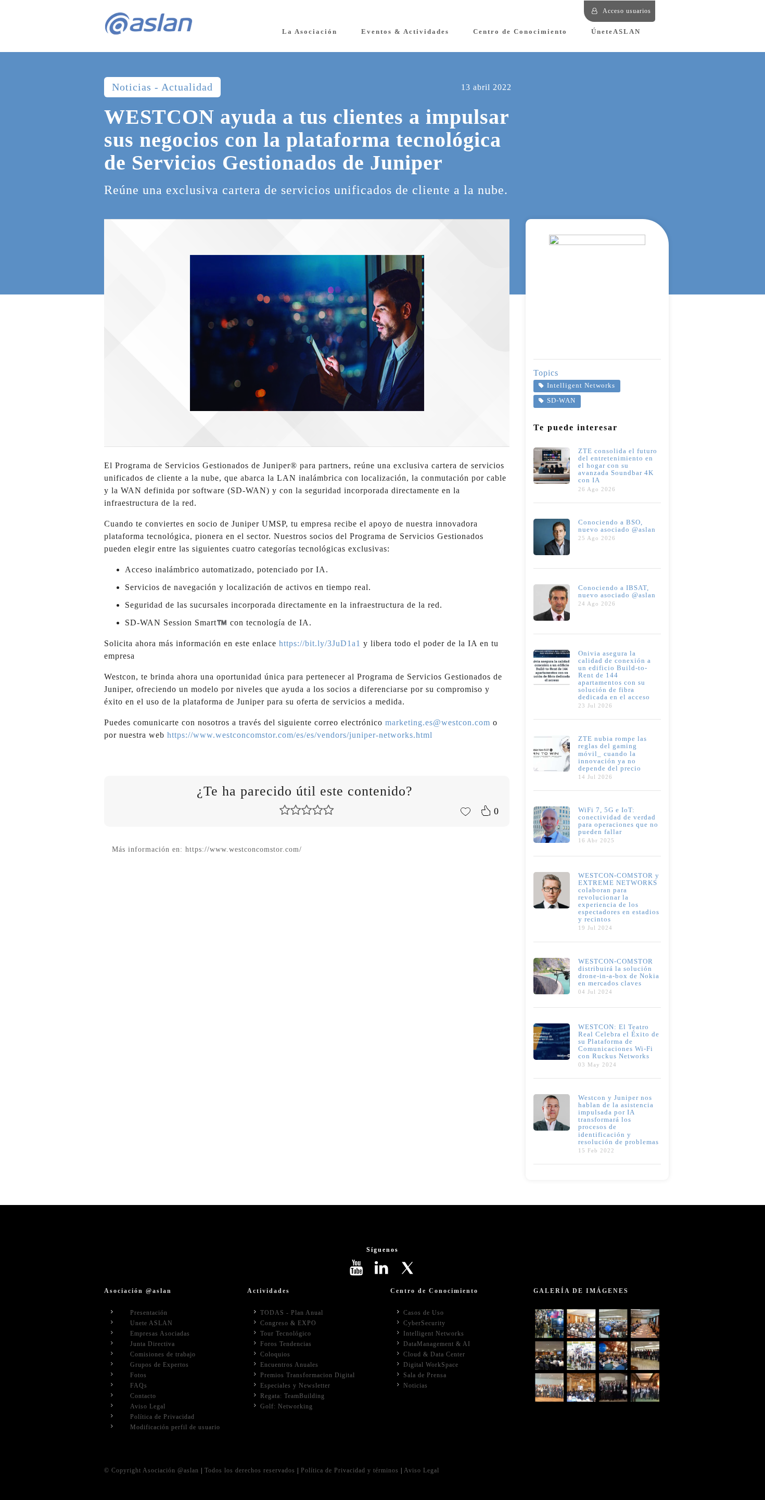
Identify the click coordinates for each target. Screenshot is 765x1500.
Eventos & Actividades (405, 31)
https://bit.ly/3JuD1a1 (320, 643)
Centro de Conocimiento (520, 31)
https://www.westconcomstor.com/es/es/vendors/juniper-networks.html (299, 734)
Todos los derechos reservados (250, 1470)
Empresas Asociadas (160, 1333)
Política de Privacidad (162, 1416)
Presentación (149, 1312)
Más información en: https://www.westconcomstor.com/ (207, 849)
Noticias (415, 1385)
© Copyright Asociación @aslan (151, 1470)
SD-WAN (561, 400)
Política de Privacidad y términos (350, 1470)
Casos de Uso (423, 1312)
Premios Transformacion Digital (307, 1375)
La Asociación (309, 31)
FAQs (138, 1385)
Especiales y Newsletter (295, 1385)
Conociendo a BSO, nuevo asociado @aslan (617, 526)
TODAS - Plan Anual (291, 1312)
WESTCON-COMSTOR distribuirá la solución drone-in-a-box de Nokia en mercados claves (618, 972)
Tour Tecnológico (285, 1333)
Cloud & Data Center (434, 1354)
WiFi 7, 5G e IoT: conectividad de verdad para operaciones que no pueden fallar (618, 821)
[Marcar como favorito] (465, 810)
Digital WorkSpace (430, 1364)
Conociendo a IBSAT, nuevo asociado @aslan (617, 591)
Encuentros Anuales (289, 1364)
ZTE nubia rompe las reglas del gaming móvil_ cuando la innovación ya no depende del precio (612, 753)
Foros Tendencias (286, 1344)
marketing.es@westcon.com (437, 722)
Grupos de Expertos (159, 1364)
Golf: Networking (286, 1406)
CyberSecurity (424, 1323)
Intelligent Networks (581, 385)
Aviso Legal (147, 1406)
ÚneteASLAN (616, 31)
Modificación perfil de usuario (175, 1427)
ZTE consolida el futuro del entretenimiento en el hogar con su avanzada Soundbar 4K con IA (617, 465)
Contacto (143, 1396)
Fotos (138, 1375)
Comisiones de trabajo (163, 1354)
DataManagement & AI (436, 1344)
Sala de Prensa (425, 1375)
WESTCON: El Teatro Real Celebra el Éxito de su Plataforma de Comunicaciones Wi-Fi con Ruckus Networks (618, 1041)
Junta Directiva (152, 1344)
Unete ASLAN (151, 1323)
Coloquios (275, 1354)
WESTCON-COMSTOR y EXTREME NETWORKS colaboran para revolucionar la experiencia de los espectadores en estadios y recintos (618, 897)
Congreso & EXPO (288, 1323)
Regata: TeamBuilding (292, 1396)
